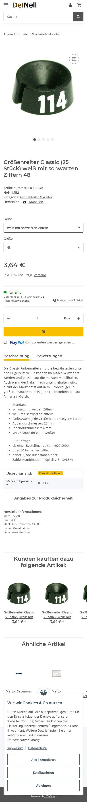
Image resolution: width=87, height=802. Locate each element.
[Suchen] (78, 16)
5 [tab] (52, 139)
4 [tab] (48, 139)
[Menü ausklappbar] (6, 3)
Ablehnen (43, 785)
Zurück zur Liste (17, 34)
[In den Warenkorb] (7, 48)
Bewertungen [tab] (49, 356)
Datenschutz (37, 748)
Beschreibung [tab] (16, 356)
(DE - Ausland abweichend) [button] (25, 299)
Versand (40, 275)
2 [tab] (39, 139)
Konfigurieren (43, 772)
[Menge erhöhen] (78, 318)
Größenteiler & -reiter (36, 197)
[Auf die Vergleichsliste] (74, 59)
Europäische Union (50, 473)
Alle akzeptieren (43, 759)
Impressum (15, 748)
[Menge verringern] (9, 318)
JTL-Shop (51, 796)
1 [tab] (34, 139)
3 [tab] (43, 139)
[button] (70, 4)
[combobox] (43, 228)
